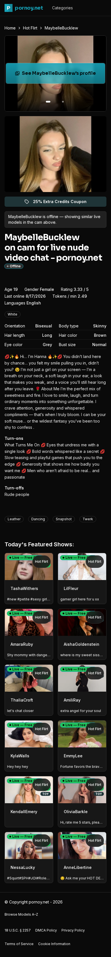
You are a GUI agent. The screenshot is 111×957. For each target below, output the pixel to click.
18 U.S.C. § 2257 (18, 930)
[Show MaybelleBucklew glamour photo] (63, 101)
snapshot (64, 519)
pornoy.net (25, 8)
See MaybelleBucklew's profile (60, 75)
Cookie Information (54, 944)
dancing (38, 519)
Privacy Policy (73, 930)
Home (10, 27)
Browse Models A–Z (21, 914)
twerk (88, 519)
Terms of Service (19, 944)
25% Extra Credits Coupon (63, 203)
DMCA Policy (46, 930)
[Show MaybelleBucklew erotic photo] (48, 101)
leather (14, 519)
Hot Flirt (30, 27)
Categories (62, 7)
